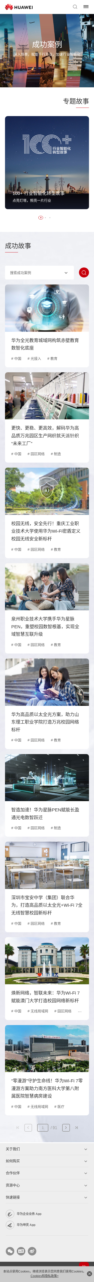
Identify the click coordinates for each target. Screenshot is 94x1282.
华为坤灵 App (26, 1225)
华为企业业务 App (29, 1214)
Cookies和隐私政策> (45, 1276)
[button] (40, 217)
